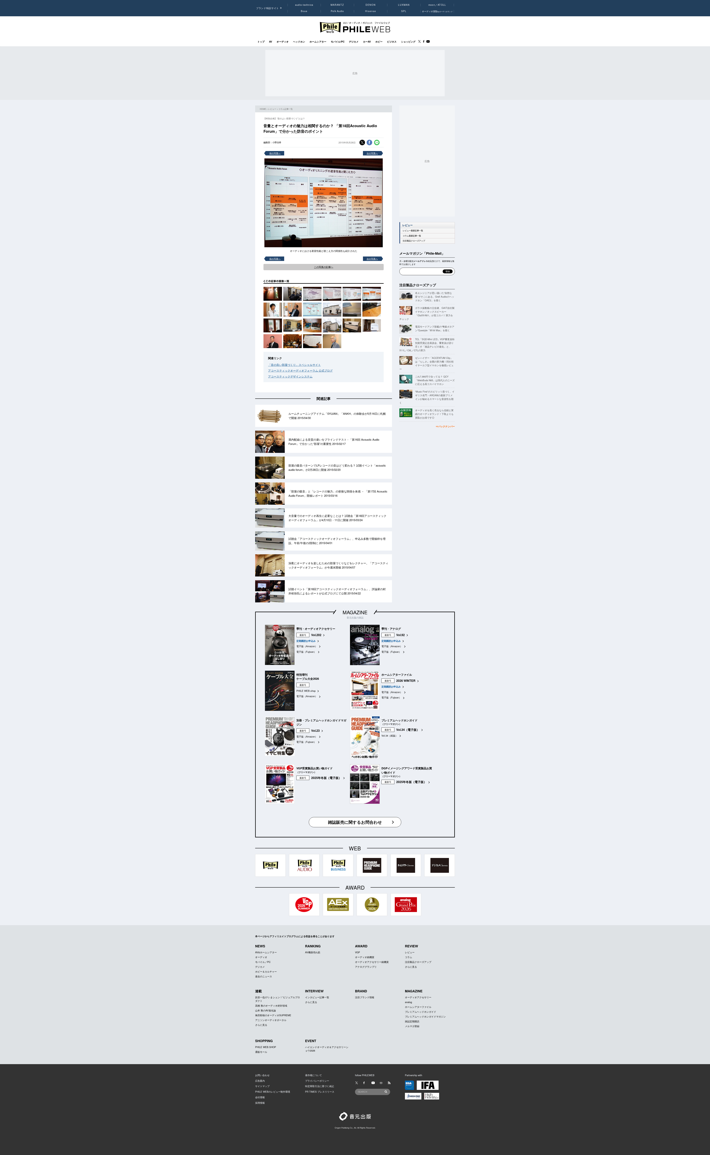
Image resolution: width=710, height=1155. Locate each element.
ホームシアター (318, 41)
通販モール (261, 1052)
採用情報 (260, 1102)
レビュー (272, 108)
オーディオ (283, 41)
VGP (357, 952)
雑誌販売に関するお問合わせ (355, 822)
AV (270, 41)
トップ (261, 41)
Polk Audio (337, 11)
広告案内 (260, 1080)
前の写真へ (274, 153)
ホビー (379, 41)
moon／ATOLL (437, 4)
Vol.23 (315, 730)
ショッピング (408, 41)
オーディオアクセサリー (418, 997)
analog (408, 1002)
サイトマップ (262, 1086)
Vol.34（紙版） (389, 735)
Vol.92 (400, 635)
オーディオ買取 (437, 11)
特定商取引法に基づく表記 (319, 1086)
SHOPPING (264, 1040)
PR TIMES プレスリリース (319, 1091)
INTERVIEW (314, 991)
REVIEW (411, 946)
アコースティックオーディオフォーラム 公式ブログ (300, 370)
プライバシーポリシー (317, 1080)
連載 (258, 991)
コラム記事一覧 (285, 108)
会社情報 (260, 1097)
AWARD (361, 946)
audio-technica (304, 4)
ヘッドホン (299, 41)
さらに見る (411, 966)
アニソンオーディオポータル (270, 1020)
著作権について (313, 1075)
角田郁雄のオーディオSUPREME (273, 1015)
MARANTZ (337, 4)
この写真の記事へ (323, 267)
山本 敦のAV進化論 (265, 1010)
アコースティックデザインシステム (290, 376)
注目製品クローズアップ (414, 240)
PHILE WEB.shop (306, 691)
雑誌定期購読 (412, 1021)
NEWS (260, 946)
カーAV (367, 41)
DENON (371, 4)
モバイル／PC (263, 962)
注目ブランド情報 (364, 997)
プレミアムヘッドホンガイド (420, 1011)
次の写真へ (372, 153)
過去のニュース (263, 976)
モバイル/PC (337, 41)
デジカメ (354, 41)
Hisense (370, 11)
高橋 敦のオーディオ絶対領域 (271, 1005)
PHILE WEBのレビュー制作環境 (272, 1091)
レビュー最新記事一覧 (413, 230)
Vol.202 (316, 635)
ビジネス (392, 41)
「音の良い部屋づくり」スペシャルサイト (294, 365)
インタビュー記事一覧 (317, 997)
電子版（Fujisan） (306, 651)
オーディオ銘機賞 (364, 957)
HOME (263, 108)
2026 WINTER (405, 680)
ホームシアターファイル (418, 1007)
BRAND (361, 991)
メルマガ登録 (412, 1026)
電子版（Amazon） (306, 646)
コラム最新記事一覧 (412, 235)
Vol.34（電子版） (408, 729)
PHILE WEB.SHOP (265, 1047)
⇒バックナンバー (445, 426)
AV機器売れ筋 (312, 952)
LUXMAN (404, 4)
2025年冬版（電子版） (326, 778)
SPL (404, 11)
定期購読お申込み (306, 641)
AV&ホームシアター (266, 952)
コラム (408, 957)
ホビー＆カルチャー (266, 971)
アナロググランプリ (366, 966)
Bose (304, 11)
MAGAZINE (355, 612)
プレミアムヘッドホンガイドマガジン (425, 1016)
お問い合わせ (262, 1075)
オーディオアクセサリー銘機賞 (372, 962)
